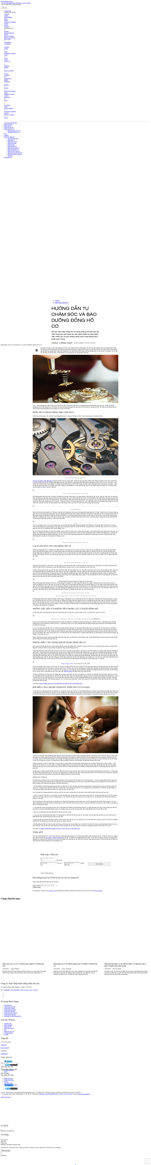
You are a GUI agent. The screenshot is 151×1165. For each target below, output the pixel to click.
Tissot (5, 106)
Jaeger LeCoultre (9, 70)
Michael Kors (8, 78)
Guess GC (7, 61)
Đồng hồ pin (11, 145)
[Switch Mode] (3, 6)
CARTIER (7, 44)
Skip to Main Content (7, 1)
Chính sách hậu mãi (9, 988)
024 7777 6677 (34, 966)
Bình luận (59, 860)
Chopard (6, 14)
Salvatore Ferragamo (10, 91)
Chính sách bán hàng (10, 986)
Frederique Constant (9, 53)
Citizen (6, 48)
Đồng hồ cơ (11, 140)
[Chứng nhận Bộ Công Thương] (8, 1063)
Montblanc (7, 81)
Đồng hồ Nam (8, 124)
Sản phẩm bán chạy (13, 138)
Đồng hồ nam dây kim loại (15, 152)
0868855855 (4, 1030)
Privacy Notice (98, 890)
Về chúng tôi (7, 981)
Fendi (5, 52)
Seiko (5, 92)
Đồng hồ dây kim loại (14, 151)
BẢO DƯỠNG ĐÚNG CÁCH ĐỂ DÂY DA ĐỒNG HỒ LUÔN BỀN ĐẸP (60, 683)
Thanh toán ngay (5, 1127)
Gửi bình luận (99, 864)
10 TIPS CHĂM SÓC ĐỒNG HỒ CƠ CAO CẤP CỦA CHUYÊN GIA (59, 828)
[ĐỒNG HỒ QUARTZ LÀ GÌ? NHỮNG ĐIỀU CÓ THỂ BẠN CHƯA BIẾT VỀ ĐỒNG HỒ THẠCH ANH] (126, 919)
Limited (6, 135)
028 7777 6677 (24, 966)
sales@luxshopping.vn (84, 1070)
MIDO (6, 80)
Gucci (6, 58)
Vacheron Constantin (10, 22)
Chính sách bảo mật (9, 983)
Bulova (6, 34)
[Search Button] (1, 8)
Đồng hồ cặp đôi (8, 127)
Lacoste (6, 74)
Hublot (6, 67)
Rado (5, 100)
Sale (5, 134)
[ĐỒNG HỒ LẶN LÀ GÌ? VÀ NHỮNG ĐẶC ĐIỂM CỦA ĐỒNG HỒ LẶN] (24, 918)
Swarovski (7, 97)
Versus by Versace (9, 114)
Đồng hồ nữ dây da (13, 149)
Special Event (8, 157)
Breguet (6, 31)
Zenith (6, 20)
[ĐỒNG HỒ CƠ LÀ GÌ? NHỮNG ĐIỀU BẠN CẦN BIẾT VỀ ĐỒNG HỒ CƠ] (75, 918)
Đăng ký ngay (36, 887)
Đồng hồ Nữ (7, 126)
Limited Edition (8, 1009)
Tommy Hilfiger (8, 108)
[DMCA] (11, 1066)
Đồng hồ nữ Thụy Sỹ (14, 132)
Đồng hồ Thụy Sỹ (9, 129)
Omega (6, 15)
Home (57, 301)
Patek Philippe (8, 17)
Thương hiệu (7, 11)
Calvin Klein (7, 42)
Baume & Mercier (9, 33)
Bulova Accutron (9, 36)
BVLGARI (7, 39)
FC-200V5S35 (8, 1059)
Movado (6, 84)
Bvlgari (6, 23)
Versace (6, 113)
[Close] (1, 1106)
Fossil (5, 55)
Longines (6, 75)
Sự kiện (6, 1011)
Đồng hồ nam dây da (13, 148)
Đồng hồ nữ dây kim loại (15, 154)
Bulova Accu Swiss (9, 37)
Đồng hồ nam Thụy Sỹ (14, 130)
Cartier (6, 25)
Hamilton (6, 66)
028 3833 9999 (15, 966)
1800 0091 (7, 966)
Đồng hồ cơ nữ (12, 143)
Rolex (6, 19)
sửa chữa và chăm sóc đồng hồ (54, 837)
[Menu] (1, 6)
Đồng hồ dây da (12, 146)
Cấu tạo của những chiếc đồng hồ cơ (43, 480)
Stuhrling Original (9, 94)
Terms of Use (52, 890)
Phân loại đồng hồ (9, 137)
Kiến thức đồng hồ (61, 303)
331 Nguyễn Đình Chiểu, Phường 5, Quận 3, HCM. (16, 3)
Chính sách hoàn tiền (10, 991)
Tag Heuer (7, 105)
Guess (6, 59)
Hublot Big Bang (9, 1056)
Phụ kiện (6, 26)
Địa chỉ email (36, 885)
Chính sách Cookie (9, 985)
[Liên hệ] (1, 1129)
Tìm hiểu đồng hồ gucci (10, 1061)
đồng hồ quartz (68, 671)
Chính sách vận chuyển (10, 989)
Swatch (6, 95)
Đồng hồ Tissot (8, 1046)
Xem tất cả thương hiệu (10, 123)
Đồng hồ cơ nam (12, 141)
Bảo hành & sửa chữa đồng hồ (12, 992)
